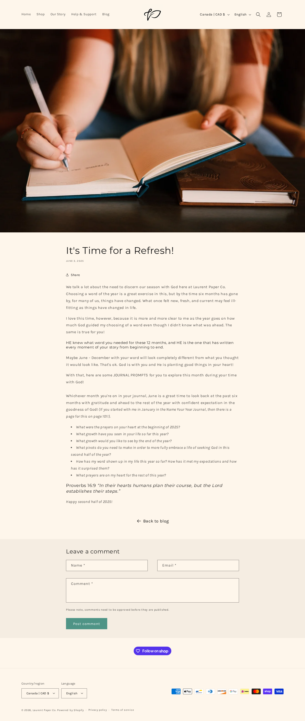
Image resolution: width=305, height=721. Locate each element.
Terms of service (122, 709)
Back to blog (156, 521)
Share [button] (75, 275)
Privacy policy (97, 709)
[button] (258, 14)
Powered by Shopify (70, 709)
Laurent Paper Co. (44, 709)
